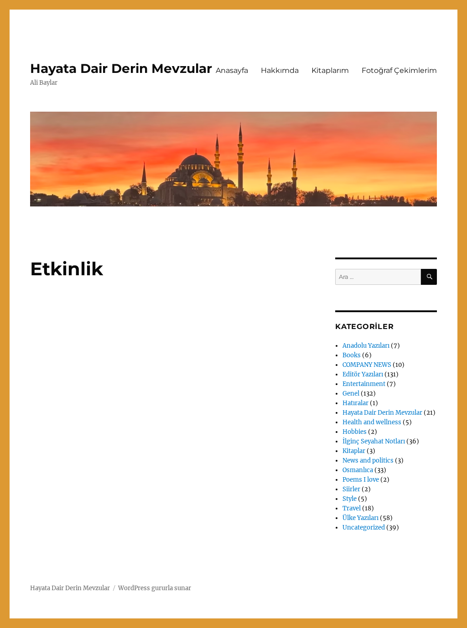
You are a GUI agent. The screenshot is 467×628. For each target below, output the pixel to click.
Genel (350, 393)
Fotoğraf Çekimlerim (399, 70)
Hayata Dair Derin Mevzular (121, 68)
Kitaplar (353, 451)
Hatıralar (355, 403)
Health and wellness (371, 422)
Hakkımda (280, 70)
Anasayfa (232, 70)
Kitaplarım (330, 70)
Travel (351, 508)
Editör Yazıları (362, 374)
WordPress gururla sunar (154, 588)
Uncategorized (363, 527)
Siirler (351, 489)
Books (351, 355)
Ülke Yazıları (360, 518)
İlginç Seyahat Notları (373, 441)
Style (349, 499)
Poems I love (360, 480)
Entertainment (363, 384)
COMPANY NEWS (366, 365)
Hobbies (354, 432)
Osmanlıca (357, 470)
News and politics (368, 460)
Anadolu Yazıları (365, 346)
